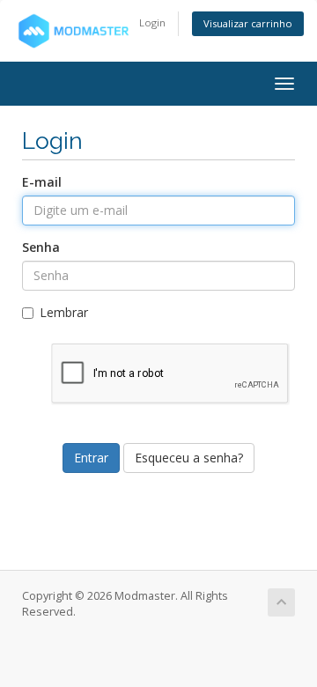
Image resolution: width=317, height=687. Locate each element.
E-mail (42, 182)
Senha (41, 247)
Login (152, 22)
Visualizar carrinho (247, 23)
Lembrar (64, 312)
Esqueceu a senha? (189, 457)
